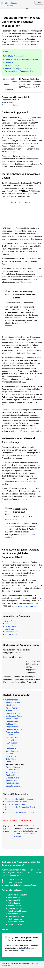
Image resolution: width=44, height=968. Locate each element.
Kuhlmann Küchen (13, 748)
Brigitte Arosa (10, 621)
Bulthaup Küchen (13, 724)
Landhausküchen (15, 924)
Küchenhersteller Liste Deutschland (19, 799)
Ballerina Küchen (13, 711)
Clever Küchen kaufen (17, 895)
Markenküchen (14, 914)
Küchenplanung (15, 919)
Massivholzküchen (16, 922)
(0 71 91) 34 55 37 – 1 (13, 880)
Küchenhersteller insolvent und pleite (19, 812)
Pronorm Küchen (13, 767)
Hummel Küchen (13, 740)
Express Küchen (12, 732)
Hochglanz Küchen (16, 916)
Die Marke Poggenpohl (14, 56)
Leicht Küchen (12, 751)
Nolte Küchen (11, 756)
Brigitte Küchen (12, 721)
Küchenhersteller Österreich (16, 802)
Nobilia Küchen (12, 754)
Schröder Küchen (13, 781)
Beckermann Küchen (14, 716)
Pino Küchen (11, 762)
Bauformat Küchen (13, 713)
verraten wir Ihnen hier (27, 606)
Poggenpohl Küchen (10, 105)
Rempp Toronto (11, 632)
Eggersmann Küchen (14, 729)
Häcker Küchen (12, 735)
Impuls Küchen (12, 746)
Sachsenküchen (12, 775)
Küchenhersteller (11, 700)
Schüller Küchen (12, 783)
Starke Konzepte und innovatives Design (21, 59)
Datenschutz (6, 965)
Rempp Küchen (12, 770)
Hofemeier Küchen (13, 737)
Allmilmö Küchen (13, 703)
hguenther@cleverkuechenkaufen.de (20, 885)
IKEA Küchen (11, 743)
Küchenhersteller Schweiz (15, 804)
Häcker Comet (10, 626)
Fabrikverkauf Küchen (17, 911)
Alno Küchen (11, 705)
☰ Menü (38, 3)
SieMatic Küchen (13, 786)
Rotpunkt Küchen (13, 772)
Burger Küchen (12, 727)
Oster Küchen (11, 759)
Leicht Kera (9, 629)
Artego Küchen (12, 708)
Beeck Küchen (12, 719)
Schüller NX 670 (11, 634)
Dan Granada (10, 624)
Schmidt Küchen (12, 778)
